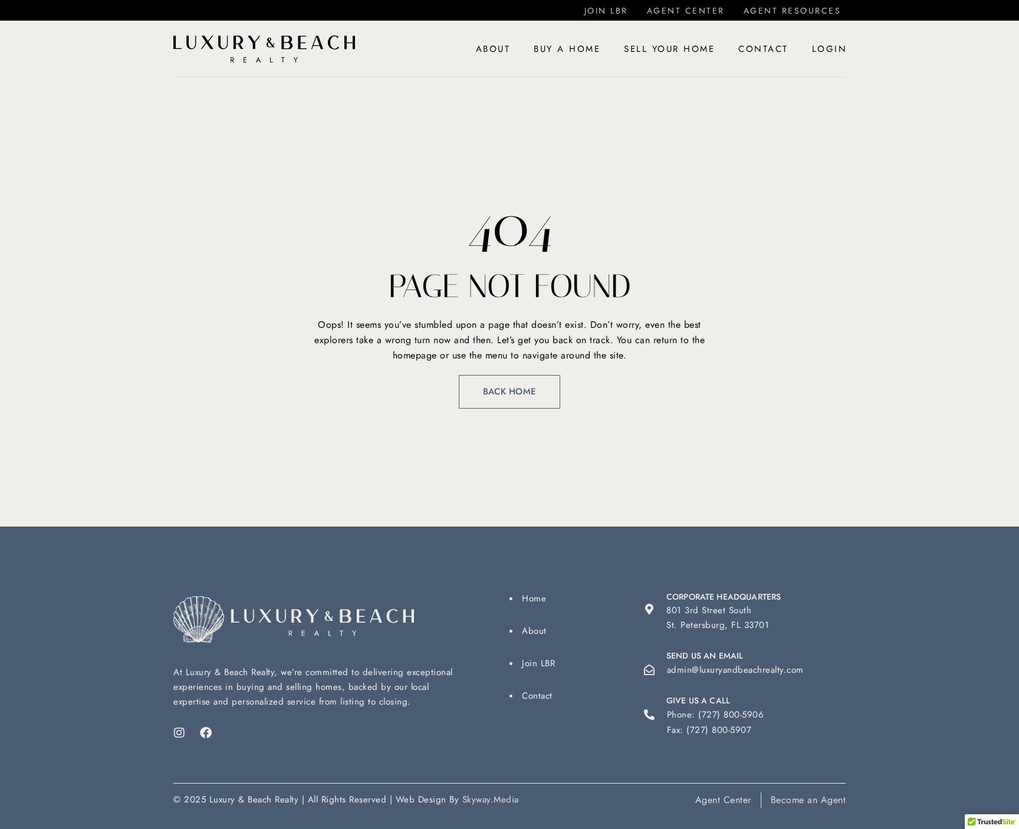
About (493, 48)
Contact (763, 48)
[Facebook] (206, 733)
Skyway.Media (490, 799)
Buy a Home (567, 48)
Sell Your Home (669, 48)
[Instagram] (179, 733)
